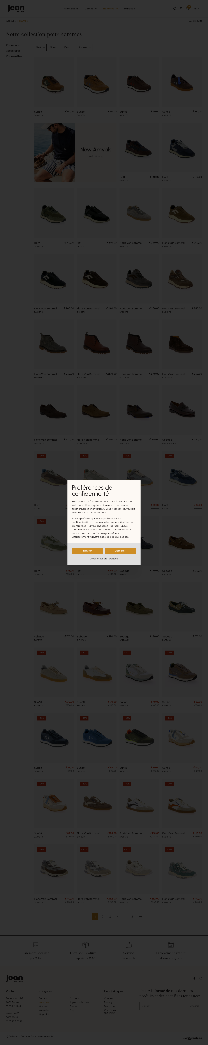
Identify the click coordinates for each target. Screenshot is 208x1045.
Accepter (120, 550)
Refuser (87, 550)
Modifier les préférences (104, 558)
